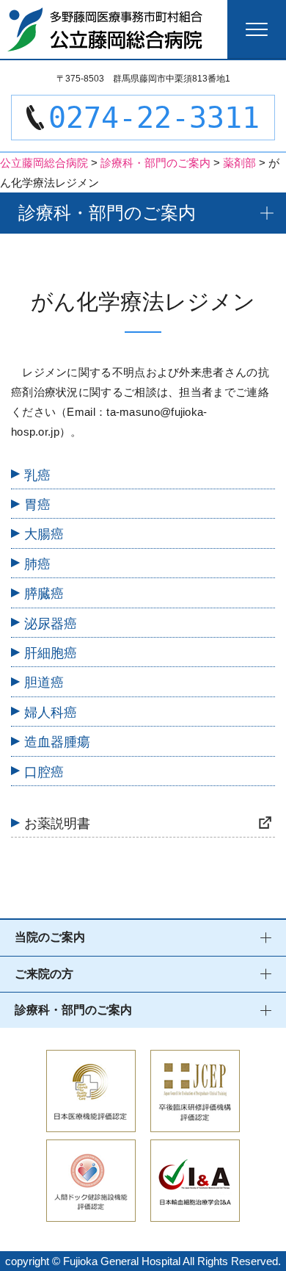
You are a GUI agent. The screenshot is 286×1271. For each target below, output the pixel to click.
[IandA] (195, 1212)
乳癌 (37, 475)
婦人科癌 (50, 712)
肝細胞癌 (50, 653)
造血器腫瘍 (57, 742)
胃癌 (37, 504)
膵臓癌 (44, 593)
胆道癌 (44, 682)
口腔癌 (44, 772)
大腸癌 (44, 534)
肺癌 (37, 564)
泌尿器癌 (50, 623)
